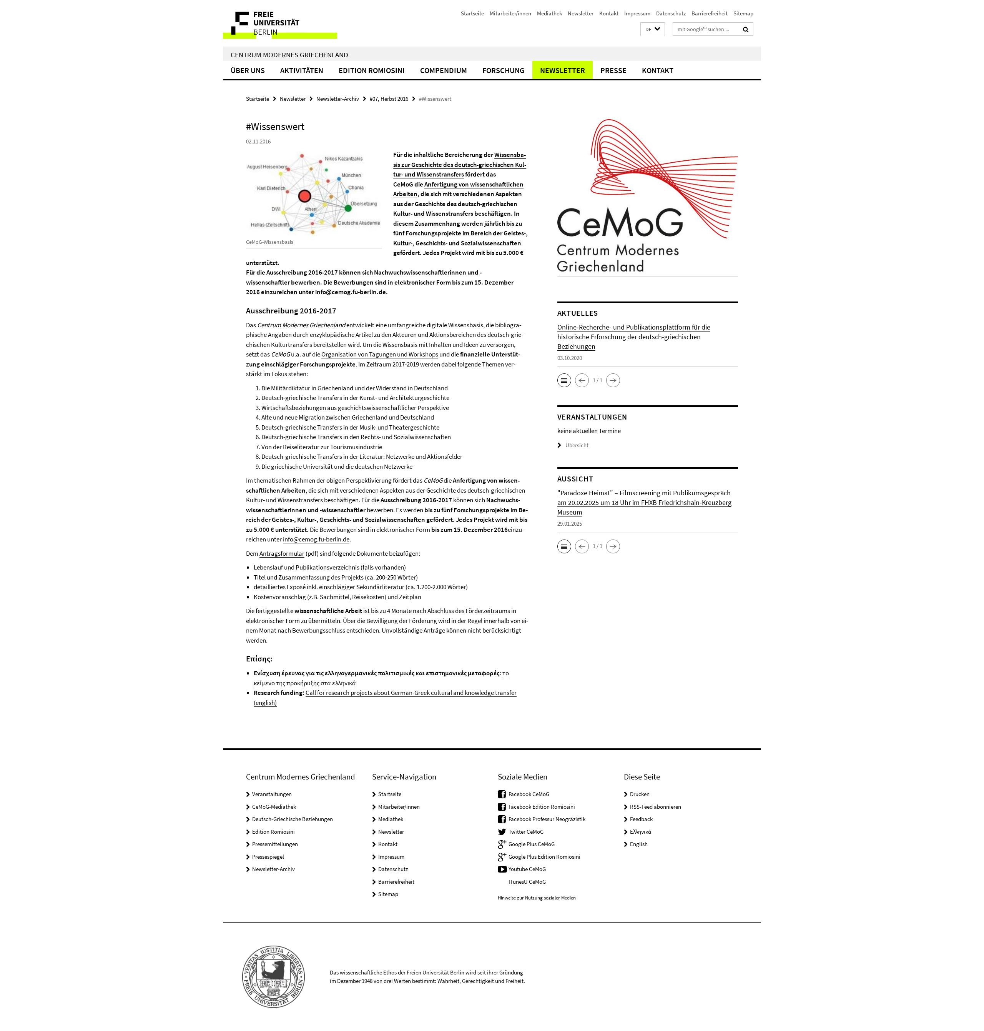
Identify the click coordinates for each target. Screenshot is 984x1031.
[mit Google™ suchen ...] (746, 29)
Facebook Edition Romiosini (542, 806)
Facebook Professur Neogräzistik (547, 819)
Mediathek (549, 13)
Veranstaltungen (272, 794)
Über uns (248, 70)
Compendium (443, 70)
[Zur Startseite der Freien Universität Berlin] (287, 23)
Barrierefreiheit (709, 13)
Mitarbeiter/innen (510, 13)
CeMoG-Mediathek (274, 806)
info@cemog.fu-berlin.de (350, 292)
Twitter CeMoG (526, 831)
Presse (613, 70)
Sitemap (743, 13)
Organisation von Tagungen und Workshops (379, 354)
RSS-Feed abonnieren (655, 806)
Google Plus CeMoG (532, 844)
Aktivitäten (301, 70)
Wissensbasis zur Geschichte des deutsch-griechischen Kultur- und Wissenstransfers (459, 164)
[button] (652, 29)
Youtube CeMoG (527, 869)
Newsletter (580, 13)
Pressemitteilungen (275, 844)
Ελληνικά (640, 831)
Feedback (641, 819)
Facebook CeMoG (529, 794)
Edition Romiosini (372, 70)
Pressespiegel (268, 856)
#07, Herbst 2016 (389, 98)
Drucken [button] (640, 794)
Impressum (637, 13)
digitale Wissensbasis (455, 325)
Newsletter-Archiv (337, 98)
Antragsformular (281, 553)
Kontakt (608, 13)
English (639, 844)
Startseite (472, 13)
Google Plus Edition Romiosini (544, 856)
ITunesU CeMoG (527, 881)
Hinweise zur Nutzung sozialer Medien (537, 897)
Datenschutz (671, 13)
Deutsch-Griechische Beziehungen (292, 819)
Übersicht (576, 445)
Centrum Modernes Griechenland (289, 54)
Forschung (503, 70)
